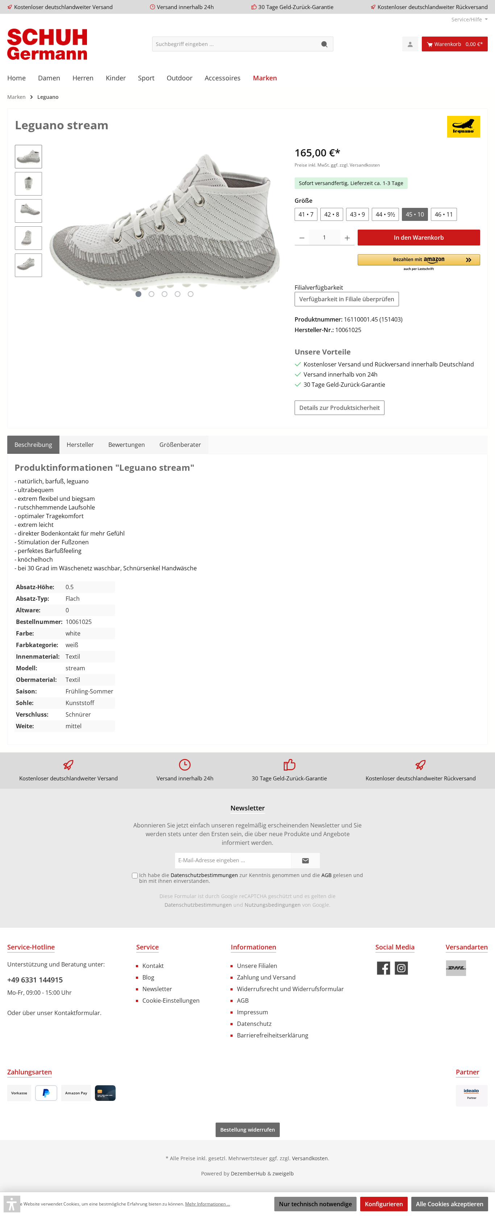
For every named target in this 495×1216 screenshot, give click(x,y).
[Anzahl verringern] (302, 238)
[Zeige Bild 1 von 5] (138, 294)
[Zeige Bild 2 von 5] (151, 294)
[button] (419, 263)
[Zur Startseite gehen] (47, 44)
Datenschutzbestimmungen (198, 904)
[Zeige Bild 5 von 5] (191, 294)
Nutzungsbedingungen (273, 904)
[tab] (33, 445)
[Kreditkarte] (105, 1093)
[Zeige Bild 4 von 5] (177, 294)
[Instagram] (401, 968)
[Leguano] (463, 126)
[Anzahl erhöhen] (347, 238)
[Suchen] (324, 44)
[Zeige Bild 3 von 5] (164, 294)
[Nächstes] (274, 222)
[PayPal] (46, 1093)
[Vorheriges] (54, 222)
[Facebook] (383, 968)
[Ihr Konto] (410, 44)
